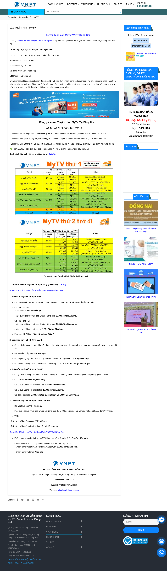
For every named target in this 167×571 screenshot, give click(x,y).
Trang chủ (12, 17)
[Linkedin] (27, 499)
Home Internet (141, 40)
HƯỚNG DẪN (103, 4)
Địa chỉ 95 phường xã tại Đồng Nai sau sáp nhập (141, 230)
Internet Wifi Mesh (141, 46)
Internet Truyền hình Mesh (141, 35)
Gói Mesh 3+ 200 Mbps (146, 53)
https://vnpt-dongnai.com (68, 490)
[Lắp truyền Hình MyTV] (25, 4)
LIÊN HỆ (129, 4)
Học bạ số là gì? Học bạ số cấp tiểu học (141, 331)
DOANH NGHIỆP (56, 4)
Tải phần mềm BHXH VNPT (141, 264)
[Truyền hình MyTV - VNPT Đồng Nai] (17, 499)
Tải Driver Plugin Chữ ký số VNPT (141, 297)
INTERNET (72, 4)
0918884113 (144, 6)
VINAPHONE (87, 4)
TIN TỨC (118, 4)
